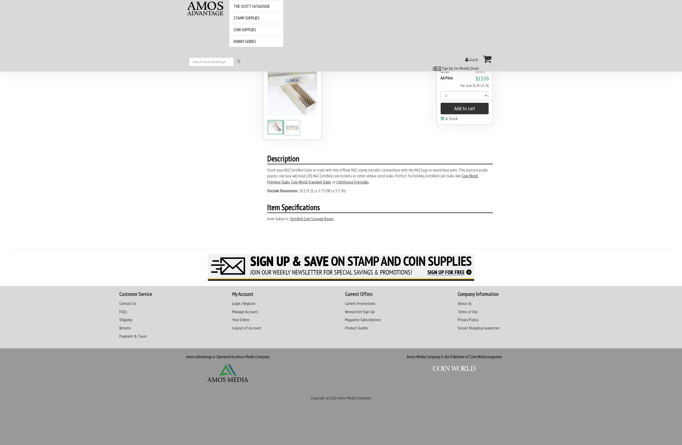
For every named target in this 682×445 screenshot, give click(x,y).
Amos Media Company (354, 398)
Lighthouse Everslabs (352, 182)
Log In (473, 59)
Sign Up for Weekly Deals (460, 68)
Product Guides (356, 327)
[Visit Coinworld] (454, 368)
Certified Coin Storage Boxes (312, 218)
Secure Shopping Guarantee (479, 327)
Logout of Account (246, 327)
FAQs (123, 311)
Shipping (125, 319)
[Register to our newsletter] (341, 267)
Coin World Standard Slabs (311, 182)
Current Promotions (360, 303)
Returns (125, 327)
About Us (465, 303)
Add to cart (464, 108)
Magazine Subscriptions (363, 319)
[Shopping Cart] (487, 59)
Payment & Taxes (133, 336)
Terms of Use (468, 311)
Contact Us (127, 303)
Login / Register (243, 303)
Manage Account (245, 311)
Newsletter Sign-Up (360, 311)
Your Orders (241, 319)
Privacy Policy (468, 319)
